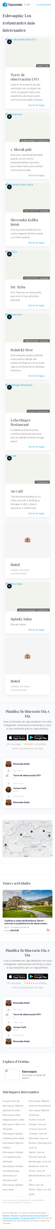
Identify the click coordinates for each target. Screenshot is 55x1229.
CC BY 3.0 (44, 341)
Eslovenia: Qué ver (38, 1138)
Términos (14, 1215)
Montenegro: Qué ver (40, 1161)
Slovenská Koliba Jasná (24, 222)
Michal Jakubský (31, 341)
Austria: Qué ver (37, 1119)
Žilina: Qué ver (36, 1185)
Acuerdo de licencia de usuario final (34, 1215)
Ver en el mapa (36, 105)
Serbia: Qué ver (37, 1152)
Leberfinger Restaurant (21, 422)
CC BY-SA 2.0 (42, 140)
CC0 (46, 66)
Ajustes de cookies (28, 1218)
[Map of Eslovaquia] (27, 838)
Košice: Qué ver (37, 1171)
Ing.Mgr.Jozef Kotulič (27, 610)
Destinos (6, 1215)
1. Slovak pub (21, 149)
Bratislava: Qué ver (38, 1166)
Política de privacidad (11, 1218)
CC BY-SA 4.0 (43, 482)
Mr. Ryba (18, 287)
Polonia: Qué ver (37, 1157)
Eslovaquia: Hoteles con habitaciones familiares (13, 1157)
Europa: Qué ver (11, 1101)
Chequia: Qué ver (38, 1133)
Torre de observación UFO (25, 76)
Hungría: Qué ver (37, 1124)
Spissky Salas (21, 619)
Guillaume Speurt (28, 140)
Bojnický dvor (22, 350)
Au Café (17, 491)
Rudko (40, 66)
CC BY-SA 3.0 (43, 610)
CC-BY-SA (44, 211)
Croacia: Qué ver (37, 1129)
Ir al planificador (43, 4)
